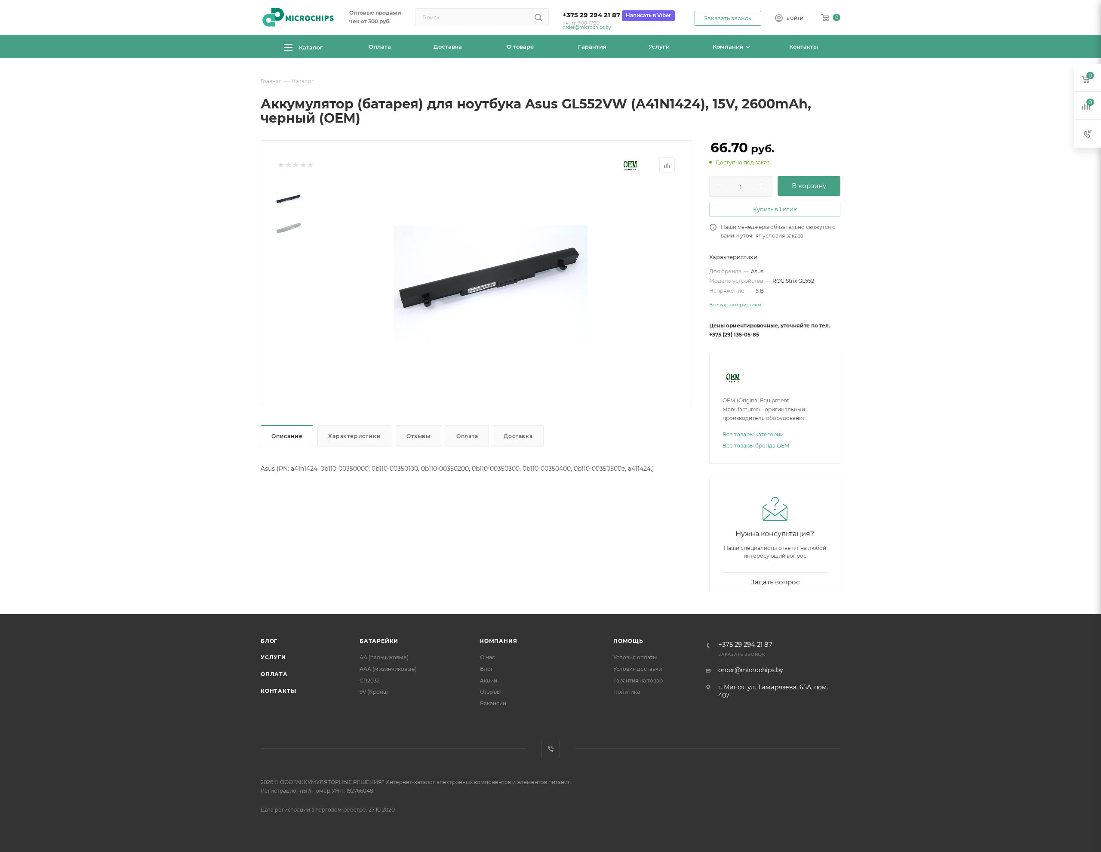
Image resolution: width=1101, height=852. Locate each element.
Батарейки (379, 641)
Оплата (467, 436)
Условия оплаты (635, 657)
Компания (498, 641)
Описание (286, 436)
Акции (488, 680)
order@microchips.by (587, 27)
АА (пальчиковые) (384, 657)
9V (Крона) (374, 691)
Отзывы (418, 436)
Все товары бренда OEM (756, 445)
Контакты (278, 691)
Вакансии (493, 703)
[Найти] (538, 17)
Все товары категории (753, 434)
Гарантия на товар (638, 680)
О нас (487, 657)
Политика (626, 691)
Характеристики (354, 436)
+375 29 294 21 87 (591, 15)
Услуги (273, 657)
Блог (269, 641)
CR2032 (370, 680)
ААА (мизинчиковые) (388, 669)
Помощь (628, 641)
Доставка (518, 436)
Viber (550, 749)
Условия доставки (637, 669)
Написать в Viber (648, 15)
